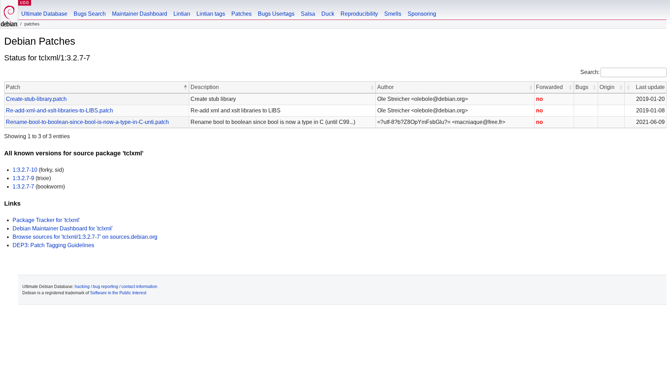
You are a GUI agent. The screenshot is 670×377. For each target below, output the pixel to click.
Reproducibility (359, 14)
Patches (241, 14)
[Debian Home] (9, 14)
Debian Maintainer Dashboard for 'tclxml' (63, 228)
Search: (590, 72)
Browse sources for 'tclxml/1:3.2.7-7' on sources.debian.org (85, 237)
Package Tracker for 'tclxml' (46, 220)
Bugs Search (90, 14)
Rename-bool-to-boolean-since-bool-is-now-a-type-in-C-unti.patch (87, 122)
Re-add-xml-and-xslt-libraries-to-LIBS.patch (59, 110)
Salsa (308, 14)
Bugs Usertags (276, 14)
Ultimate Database (44, 14)
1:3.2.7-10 (25, 170)
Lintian (181, 14)
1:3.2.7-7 (23, 187)
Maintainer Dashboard (139, 14)
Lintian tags (210, 14)
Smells (392, 14)
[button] (185, 87)
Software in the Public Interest (118, 292)
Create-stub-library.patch (36, 99)
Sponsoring (422, 14)
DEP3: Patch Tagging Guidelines (53, 245)
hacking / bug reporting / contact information (116, 286)
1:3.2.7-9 (23, 178)
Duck (327, 14)
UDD (24, 2)
